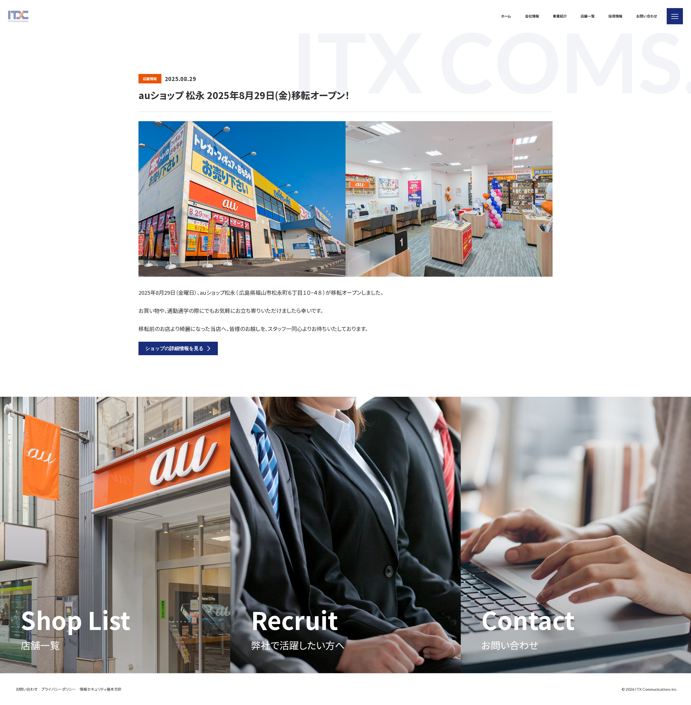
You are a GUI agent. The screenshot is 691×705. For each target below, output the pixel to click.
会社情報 (532, 16)
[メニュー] (675, 16)
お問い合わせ (646, 16)
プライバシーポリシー (58, 689)
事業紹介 (560, 16)
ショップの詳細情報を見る (174, 348)
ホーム (506, 16)
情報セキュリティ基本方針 (101, 689)
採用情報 (615, 16)
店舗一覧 (588, 16)
